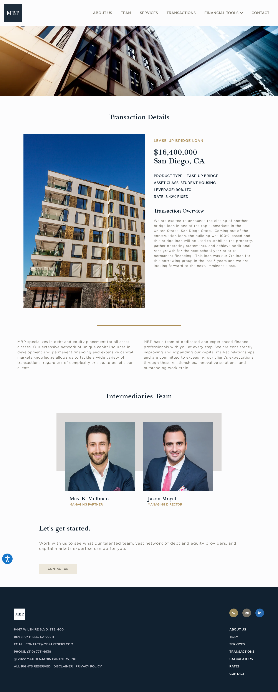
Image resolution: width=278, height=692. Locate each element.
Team (126, 13)
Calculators (241, 659)
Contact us (58, 569)
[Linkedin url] (259, 613)
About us (102, 13)
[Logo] (13, 13)
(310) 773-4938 (39, 651)
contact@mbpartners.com (49, 644)
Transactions (181, 13)
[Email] (246, 613)
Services (149, 13)
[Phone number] (233, 613)
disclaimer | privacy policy (77, 666)
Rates (234, 666)
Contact (260, 13)
